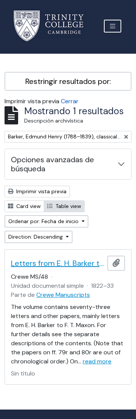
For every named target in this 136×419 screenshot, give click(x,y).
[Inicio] (53, 26)
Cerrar (70, 101)
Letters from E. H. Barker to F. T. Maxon (57, 263)
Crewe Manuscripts (63, 295)
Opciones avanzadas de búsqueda (52, 164)
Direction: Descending (36, 236)
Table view (67, 206)
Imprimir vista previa (40, 191)
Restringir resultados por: (68, 81)
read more (97, 361)
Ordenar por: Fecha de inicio (44, 221)
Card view (28, 206)
